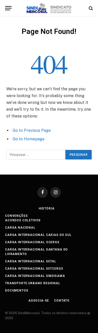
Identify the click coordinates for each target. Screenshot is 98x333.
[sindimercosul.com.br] (49, 8)
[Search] (90, 8)
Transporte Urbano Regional (32, 283)
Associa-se (38, 300)
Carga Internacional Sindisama (35, 276)
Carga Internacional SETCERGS (34, 268)
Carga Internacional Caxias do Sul (38, 235)
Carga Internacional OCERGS (32, 242)
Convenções (16, 216)
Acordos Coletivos (23, 220)
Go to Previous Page (32, 130)
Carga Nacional (20, 227)
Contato (62, 300)
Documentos (16, 290)
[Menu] (8, 8)
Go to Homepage (28, 139)
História (47, 208)
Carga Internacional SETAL (30, 261)
